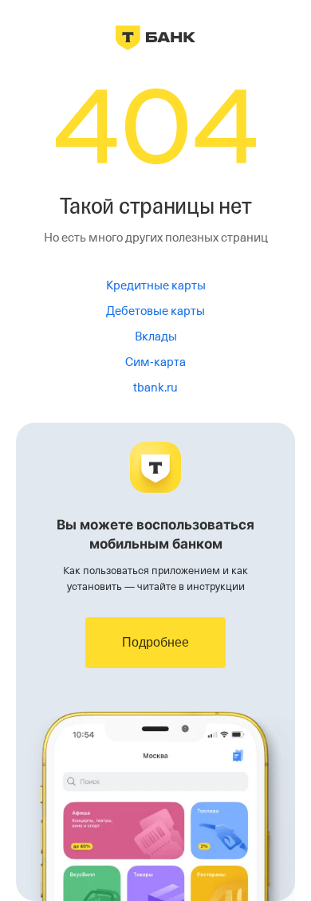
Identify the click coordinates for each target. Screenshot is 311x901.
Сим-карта (155, 362)
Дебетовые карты (155, 311)
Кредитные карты (156, 285)
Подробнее (155, 642)
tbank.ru (155, 387)
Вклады (156, 336)
